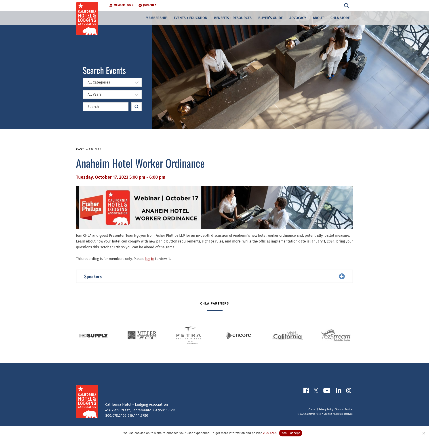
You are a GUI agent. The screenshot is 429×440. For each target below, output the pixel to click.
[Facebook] (306, 391)
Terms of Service (343, 409)
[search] (346, 5)
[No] (423, 433)
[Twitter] (315, 391)
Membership (156, 18)
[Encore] (239, 335)
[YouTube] (327, 391)
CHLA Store (340, 18)
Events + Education (190, 18)
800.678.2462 (116, 415)
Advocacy (297, 18)
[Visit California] (287, 335)
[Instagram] (348, 391)
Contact (313, 409)
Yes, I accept (290, 433)
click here (269, 433)
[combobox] (112, 82)
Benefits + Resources (233, 18)
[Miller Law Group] (142, 335)
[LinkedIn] (338, 391)
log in (149, 259)
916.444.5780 (138, 415)
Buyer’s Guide (270, 18)
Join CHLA (149, 5)
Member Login (124, 5)
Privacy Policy (326, 409)
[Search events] (136, 106)
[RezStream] (336, 335)
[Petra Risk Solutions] (190, 335)
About (318, 18)
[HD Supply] (93, 335)
